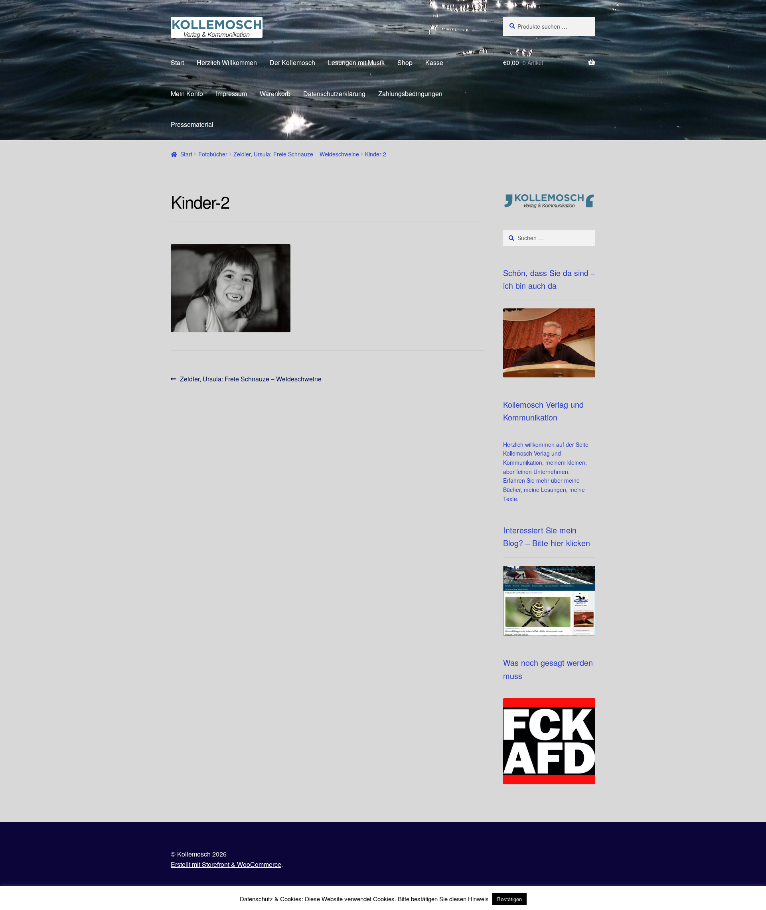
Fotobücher (212, 154)
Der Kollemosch (292, 62)
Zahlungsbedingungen (410, 93)
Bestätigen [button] (509, 899)
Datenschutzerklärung (334, 93)
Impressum (231, 93)
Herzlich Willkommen (227, 62)
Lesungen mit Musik (356, 62)
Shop (405, 62)
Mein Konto (187, 93)
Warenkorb (275, 93)
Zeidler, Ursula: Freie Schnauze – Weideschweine (296, 154)
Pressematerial (192, 124)
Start (177, 62)
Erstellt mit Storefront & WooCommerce (226, 864)
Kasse (434, 62)
